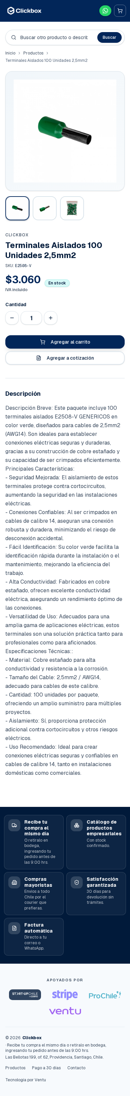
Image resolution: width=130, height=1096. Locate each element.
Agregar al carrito (70, 342)
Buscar (109, 37)
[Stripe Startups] (65, 994)
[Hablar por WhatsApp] (105, 10)
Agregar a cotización (70, 358)
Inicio (10, 53)
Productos (33, 53)
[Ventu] (65, 1010)
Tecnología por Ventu (25, 1080)
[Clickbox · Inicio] (24, 10)
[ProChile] (105, 994)
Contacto (76, 1068)
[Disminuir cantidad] (12, 318)
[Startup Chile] (25, 994)
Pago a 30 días (46, 1068)
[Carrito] (120, 11)
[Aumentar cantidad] (50, 318)
